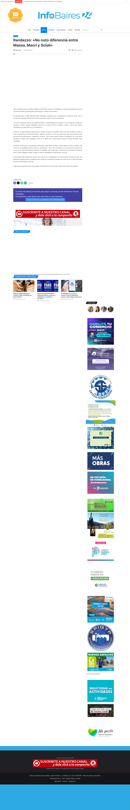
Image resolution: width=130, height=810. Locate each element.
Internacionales (61, 30)
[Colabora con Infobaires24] (47, 195)
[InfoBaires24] (65, 15)
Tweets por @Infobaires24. (93, 674)
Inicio (29, 30)
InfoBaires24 (18, 50)
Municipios (51, 30)
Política (44, 30)
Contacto (64, 781)
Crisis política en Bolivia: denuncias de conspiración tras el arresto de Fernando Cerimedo (48, 1)
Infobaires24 (72, 781)
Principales (36, 30)
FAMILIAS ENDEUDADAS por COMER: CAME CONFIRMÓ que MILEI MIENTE (22, 295)
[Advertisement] (53, 796)
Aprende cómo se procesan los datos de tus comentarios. (54, 274)
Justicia (70, 30)
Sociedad (77, 30)
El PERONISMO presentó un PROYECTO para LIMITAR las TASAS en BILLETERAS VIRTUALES (71, 295)
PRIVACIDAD (57, 781)
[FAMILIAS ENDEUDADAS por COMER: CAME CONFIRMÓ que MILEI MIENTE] (23, 286)
